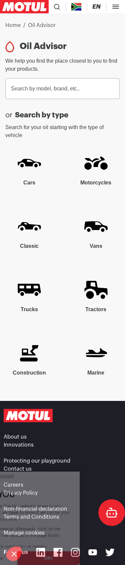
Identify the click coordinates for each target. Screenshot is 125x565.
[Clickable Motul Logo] (24, 6)
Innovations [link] (19, 445)
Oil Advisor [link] (42, 25)
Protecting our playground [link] (37, 461)
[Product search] (57, 6)
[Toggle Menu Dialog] (116, 7)
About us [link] (15, 437)
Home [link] (13, 25)
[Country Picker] (76, 7)
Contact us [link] (18, 469)
